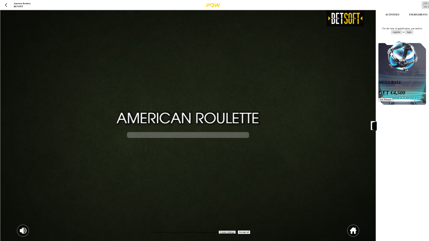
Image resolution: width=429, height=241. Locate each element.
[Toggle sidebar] (373, 125)
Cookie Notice (175, 232)
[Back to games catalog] (6, 5)
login (409, 32)
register (397, 32)
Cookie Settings (227, 232)
